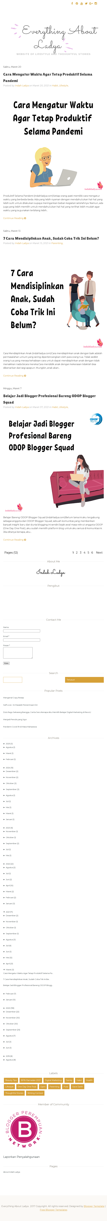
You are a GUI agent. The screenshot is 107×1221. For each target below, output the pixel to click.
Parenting (54, 1086)
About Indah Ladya (11, 1172)
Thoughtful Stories (14, 1093)
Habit (79, 1080)
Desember (11, 771)
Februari (10, 759)
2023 (8, 828)
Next (99, 552)
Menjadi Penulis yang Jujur (15, 719)
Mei (8, 807)
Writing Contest (35, 1093)
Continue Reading (13, 218)
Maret (9, 753)
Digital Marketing (53, 1080)
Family (69, 1080)
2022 (8, 864)
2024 (8, 768)
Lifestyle (9, 1086)
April (8, 885)
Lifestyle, (64, 85)
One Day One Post (27, 1086)
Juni (8, 879)
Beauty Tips (11, 1080)
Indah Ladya (22, 85)
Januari (9, 819)
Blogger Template (94, 1206)
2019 (8, 1056)
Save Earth (77, 1086)
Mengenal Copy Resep (13, 698)
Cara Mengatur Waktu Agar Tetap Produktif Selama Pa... (28, 973)
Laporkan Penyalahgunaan (21, 1157)
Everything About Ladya (59, 38)
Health (89, 1080)
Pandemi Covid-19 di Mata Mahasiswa (20, 727)
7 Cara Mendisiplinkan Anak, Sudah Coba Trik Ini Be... (26, 979)
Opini (42, 1086)
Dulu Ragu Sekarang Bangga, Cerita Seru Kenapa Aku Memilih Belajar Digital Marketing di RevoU (47, 712)
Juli (7, 801)
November (11, 777)
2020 (8, 1008)
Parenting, (57, 243)
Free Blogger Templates (53, 1210)
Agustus (9, 747)
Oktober (10, 783)
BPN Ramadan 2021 (31, 1080)
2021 (8, 912)
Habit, (55, 85)
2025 (8, 743)
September (11, 789)
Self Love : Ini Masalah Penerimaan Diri (20, 705)
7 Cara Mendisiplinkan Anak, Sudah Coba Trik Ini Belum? (51, 238)
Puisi (66, 1086)
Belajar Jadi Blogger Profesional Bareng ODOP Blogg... (28, 985)
